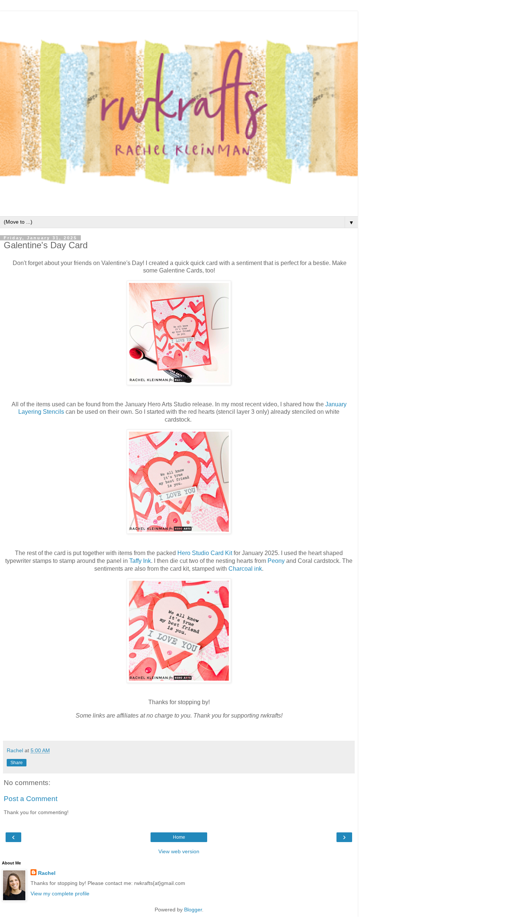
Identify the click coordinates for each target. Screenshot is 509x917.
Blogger (193, 910)
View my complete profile (60, 893)
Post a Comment (30, 799)
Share (16, 762)
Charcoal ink (245, 568)
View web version (178, 851)
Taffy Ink (140, 561)
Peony (276, 561)
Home (179, 837)
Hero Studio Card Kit (204, 553)
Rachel (47, 873)
